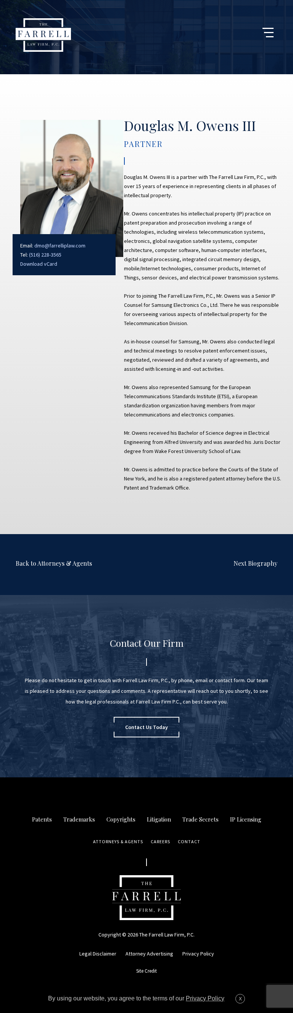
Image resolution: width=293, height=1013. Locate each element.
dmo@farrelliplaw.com (59, 245)
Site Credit (146, 971)
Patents (42, 819)
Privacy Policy (198, 953)
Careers (160, 841)
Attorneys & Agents (118, 841)
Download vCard (38, 263)
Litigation (159, 819)
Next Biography (255, 563)
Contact (189, 841)
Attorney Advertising (149, 953)
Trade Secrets (200, 819)
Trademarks (79, 819)
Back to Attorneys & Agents (54, 563)
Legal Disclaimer (97, 953)
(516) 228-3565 (45, 254)
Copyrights (120, 819)
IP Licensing (245, 819)
